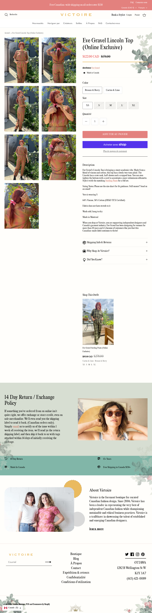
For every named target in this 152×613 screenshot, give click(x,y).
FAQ (132, 2)
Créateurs (67, 23)
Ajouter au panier (115, 134)
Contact (76, 568)
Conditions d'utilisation (76, 582)
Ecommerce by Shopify (41, 604)
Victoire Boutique (18, 604)
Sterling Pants (111, 181)
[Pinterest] (143, 554)
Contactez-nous (141, 2)
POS (27, 604)
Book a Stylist (118, 15)
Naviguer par (54, 23)
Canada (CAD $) (127, 7)
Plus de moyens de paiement (115, 151)
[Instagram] (137, 554)
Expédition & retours (76, 573)
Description (89, 165)
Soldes (79, 23)
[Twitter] (127, 554)
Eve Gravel (96, 68)
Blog (76, 559)
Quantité (87, 114)
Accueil (7, 33)
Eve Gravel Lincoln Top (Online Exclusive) (27, 33)
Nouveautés (38, 23)
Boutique (76, 554)
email (16, 426)
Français (141, 7)
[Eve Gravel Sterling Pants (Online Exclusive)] (98, 322)
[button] (12, 608)
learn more (96, 529)
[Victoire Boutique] (76, 14)
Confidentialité (76, 577)
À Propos (90, 23)
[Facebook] (132, 554)
